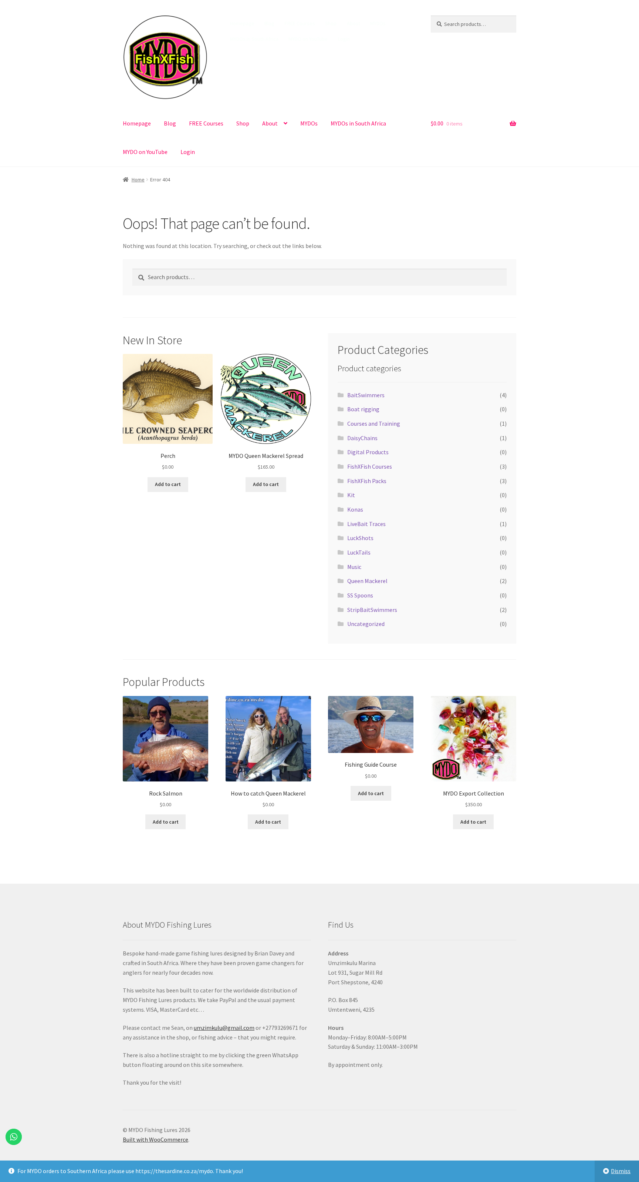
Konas (355, 509)
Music (354, 566)
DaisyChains (362, 438)
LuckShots (360, 538)
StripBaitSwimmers (372, 609)
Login (344, 39)
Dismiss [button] (620, 1171)
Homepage (242, 23)
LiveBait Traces (366, 524)
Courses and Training (373, 423)
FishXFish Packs (366, 481)
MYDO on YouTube (308, 39)
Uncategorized (366, 623)
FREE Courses (300, 23)
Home (138, 179)
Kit (351, 495)
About (353, 23)
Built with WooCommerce (155, 1139)
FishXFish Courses (369, 466)
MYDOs (378, 23)
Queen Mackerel (367, 581)
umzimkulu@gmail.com (224, 1027)
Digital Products (368, 452)
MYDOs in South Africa (254, 39)
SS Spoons (360, 595)
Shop (331, 23)
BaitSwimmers (366, 395)
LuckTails (359, 552)
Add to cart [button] (168, 484)
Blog (269, 23)
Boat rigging (363, 409)
